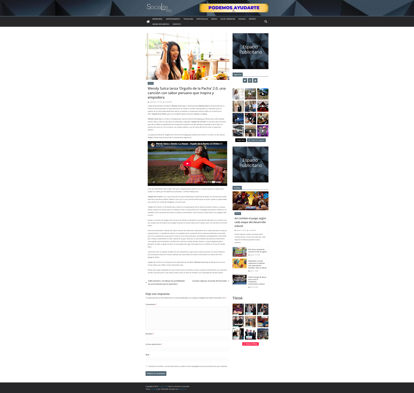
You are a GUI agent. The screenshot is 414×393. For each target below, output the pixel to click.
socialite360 (168, 102)
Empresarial (157, 19)
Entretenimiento (173, 19)
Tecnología (188, 19)
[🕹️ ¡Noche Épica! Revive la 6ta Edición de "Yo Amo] (262, 118)
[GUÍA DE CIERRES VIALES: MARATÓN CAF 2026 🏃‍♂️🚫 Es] (250, 94)
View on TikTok (251, 344)
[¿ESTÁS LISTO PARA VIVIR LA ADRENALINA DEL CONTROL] (262, 94)
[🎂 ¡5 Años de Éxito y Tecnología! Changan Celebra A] (238, 130)
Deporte (252, 19)
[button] (238, 309)
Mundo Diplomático (160, 24)
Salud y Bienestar (227, 19)
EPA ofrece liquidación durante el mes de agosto (257, 250)
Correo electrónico (154, 344)
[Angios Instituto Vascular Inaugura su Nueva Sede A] (250, 106)
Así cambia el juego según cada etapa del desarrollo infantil (250, 222)
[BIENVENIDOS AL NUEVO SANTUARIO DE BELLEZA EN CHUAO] (238, 94)
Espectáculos (202, 19)
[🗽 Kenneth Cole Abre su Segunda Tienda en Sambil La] (250, 130)
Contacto (177, 24)
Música (214, 19)
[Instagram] (250, 80)
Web (147, 355)
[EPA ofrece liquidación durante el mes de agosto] (240, 252)
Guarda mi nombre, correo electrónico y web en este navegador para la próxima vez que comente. (187, 366)
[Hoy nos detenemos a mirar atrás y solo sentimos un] (262, 106)
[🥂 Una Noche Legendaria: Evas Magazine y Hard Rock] (250, 118)
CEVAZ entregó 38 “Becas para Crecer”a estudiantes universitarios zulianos (257, 280)
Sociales (241, 19)
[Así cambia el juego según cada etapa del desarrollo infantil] (250, 200)
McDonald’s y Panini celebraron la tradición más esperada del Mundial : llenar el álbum (257, 264)
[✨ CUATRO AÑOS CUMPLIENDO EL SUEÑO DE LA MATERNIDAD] (238, 106)
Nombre (150, 334)
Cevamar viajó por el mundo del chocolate (209, 281)
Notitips (237, 213)
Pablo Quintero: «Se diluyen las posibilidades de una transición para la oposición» (166, 282)
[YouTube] (255, 80)
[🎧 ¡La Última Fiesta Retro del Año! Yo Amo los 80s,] (262, 130)
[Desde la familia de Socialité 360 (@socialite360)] (238, 118)
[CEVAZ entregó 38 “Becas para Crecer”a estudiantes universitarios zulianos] (240, 282)
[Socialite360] (148, 21)
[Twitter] (245, 80)
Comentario (151, 304)
